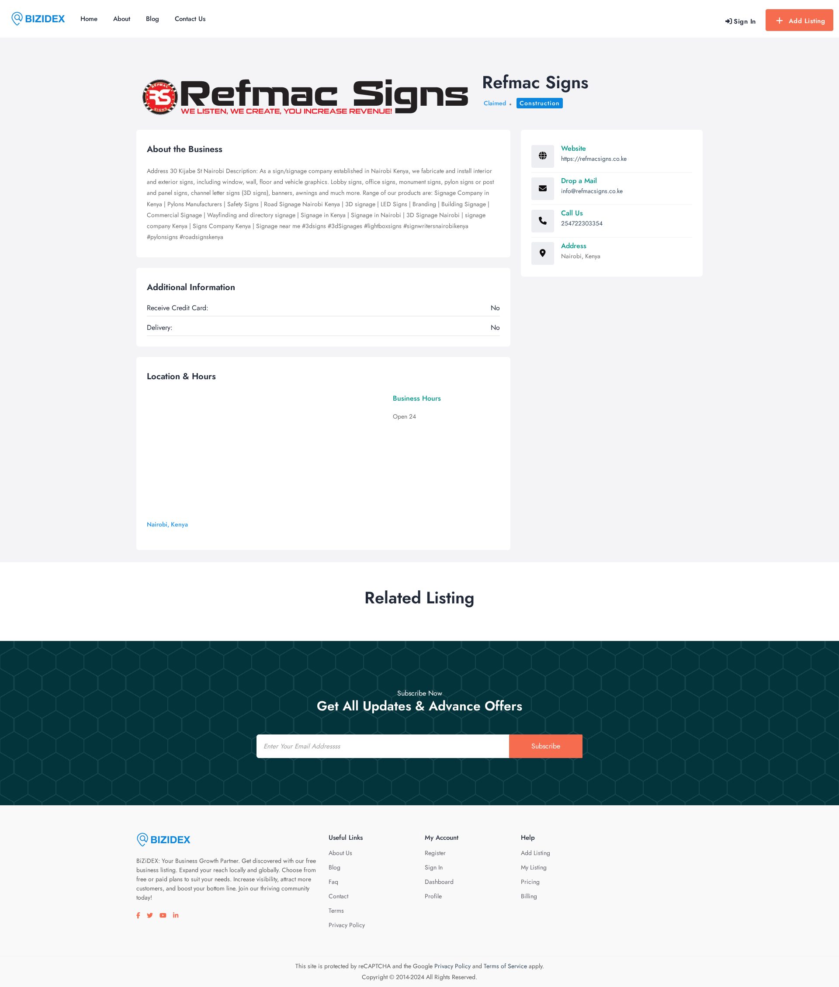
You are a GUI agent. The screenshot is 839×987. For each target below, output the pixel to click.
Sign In (434, 867)
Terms (336, 910)
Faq (333, 881)
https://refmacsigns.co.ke (594, 158)
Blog (152, 19)
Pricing (530, 881)
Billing (529, 896)
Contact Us (190, 19)
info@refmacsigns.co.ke (592, 191)
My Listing (534, 867)
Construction (540, 103)
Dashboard (439, 881)
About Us (340, 852)
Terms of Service (505, 966)
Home (88, 19)
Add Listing (807, 21)
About (121, 19)
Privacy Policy (347, 925)
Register (435, 852)
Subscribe (545, 746)
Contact (338, 896)
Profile (433, 896)
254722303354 (582, 223)
